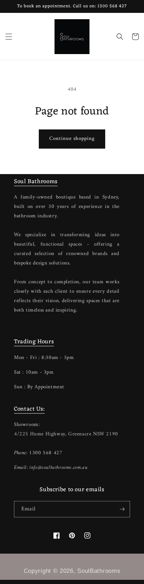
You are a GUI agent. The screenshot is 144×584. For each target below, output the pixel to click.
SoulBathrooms (98, 571)
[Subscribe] (122, 509)
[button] (8, 36)
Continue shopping (72, 138)
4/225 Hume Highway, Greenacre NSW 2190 (66, 434)
